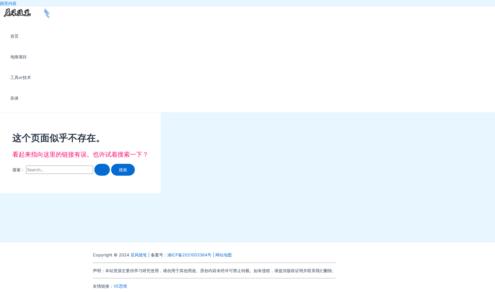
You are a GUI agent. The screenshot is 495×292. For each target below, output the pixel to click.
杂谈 (14, 98)
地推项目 (18, 56)
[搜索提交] (102, 170)
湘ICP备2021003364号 (189, 254)
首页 (14, 36)
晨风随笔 (138, 254)
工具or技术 (20, 77)
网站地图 (223, 254)
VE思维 (120, 286)
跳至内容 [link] (8, 3)
